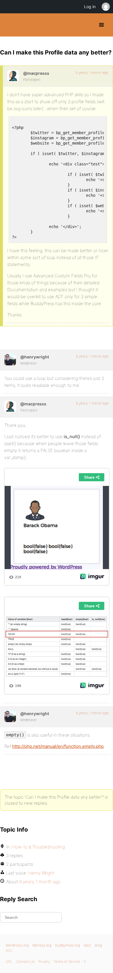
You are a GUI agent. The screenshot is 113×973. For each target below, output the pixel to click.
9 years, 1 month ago (92, 72)
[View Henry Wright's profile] (10, 359)
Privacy (44, 961)
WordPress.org (17, 945)
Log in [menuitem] (90, 6)
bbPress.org (41, 945)
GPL (9, 961)
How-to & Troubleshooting (38, 847)
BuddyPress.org (9, 25)
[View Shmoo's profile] (13, 76)
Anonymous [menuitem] (105, 6)
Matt (87, 945)
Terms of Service (67, 961)
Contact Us (25, 961)
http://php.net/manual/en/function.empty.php (58, 746)
